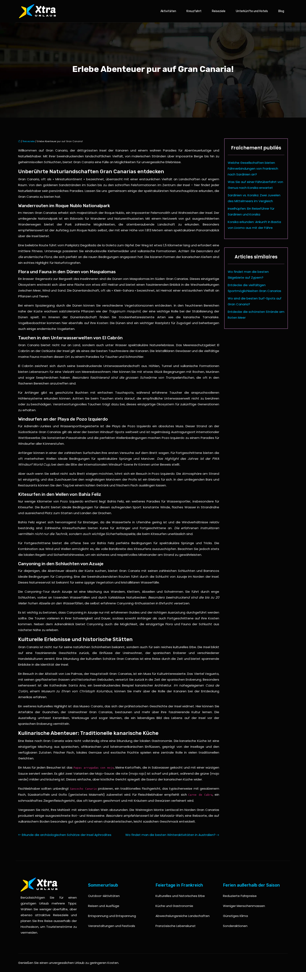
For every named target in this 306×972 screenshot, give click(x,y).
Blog (281, 11)
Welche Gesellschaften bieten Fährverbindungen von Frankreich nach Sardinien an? (253, 168)
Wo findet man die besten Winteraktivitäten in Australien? (170, 835)
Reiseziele (218, 11)
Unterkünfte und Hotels (252, 11)
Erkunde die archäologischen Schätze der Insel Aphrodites (66, 835)
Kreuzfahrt (194, 11)
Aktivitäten (168, 11)
